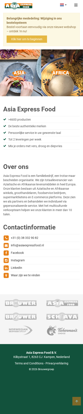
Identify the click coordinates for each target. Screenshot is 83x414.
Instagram (18, 260)
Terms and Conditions (29, 363)
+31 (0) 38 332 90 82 (24, 238)
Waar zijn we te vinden (25, 275)
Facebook (17, 252)
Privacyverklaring (57, 363)
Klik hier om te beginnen (26, 39)
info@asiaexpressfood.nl (27, 245)
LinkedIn (16, 267)
